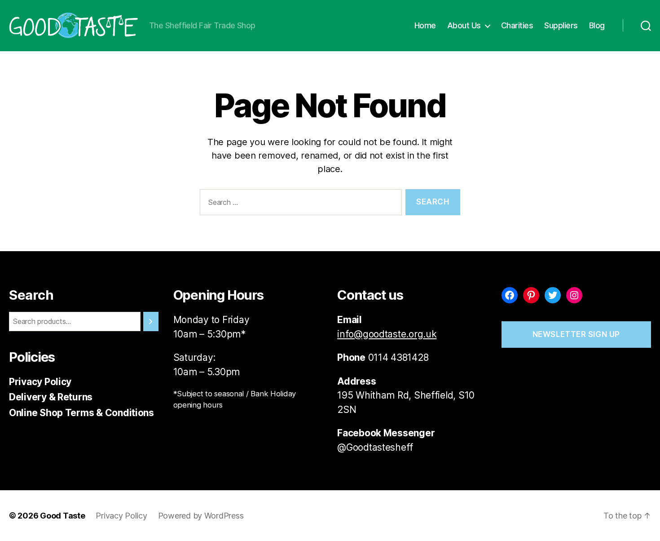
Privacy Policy (40, 381)
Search (31, 295)
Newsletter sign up (576, 334)
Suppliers (561, 25)
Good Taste (62, 515)
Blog (597, 25)
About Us (464, 25)
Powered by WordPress (201, 515)
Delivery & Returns (50, 397)
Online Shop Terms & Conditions (81, 412)
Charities (517, 25)
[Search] (150, 321)
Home (425, 25)
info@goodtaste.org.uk (386, 334)
